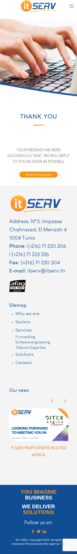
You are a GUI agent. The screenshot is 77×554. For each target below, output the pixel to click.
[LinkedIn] (44, 532)
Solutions (24, 354)
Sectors (22, 321)
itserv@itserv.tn (46, 271)
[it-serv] (38, 6)
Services (23, 330)
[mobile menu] (71, 6)
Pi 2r (62, 544)
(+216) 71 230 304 (40, 262)
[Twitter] (38, 532)
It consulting (25, 337)
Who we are (27, 313)
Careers (23, 362)
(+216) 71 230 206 (46, 246)
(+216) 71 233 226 (30, 254)
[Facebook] (33, 532)
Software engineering (32, 342)
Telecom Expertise (30, 348)
